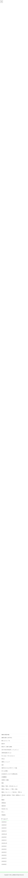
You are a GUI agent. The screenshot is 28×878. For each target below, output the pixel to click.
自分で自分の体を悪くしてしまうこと (10, 749)
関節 (3, 783)
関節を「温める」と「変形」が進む (10, 789)
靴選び (3, 799)
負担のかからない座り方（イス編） (10, 767)
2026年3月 (4, 828)
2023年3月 (4, 849)
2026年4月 (4, 825)
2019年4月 (4, 861)
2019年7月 (4, 858)
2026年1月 (4, 831)
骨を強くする (5, 808)
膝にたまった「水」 (6, 740)
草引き (3, 758)
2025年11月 (4, 834)
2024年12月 (4, 843)
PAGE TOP (26, 850)
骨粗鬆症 (4, 815)
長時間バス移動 (5, 780)
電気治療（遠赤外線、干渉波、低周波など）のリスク (13, 796)
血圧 (3, 764)
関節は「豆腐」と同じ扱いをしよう (10, 786)
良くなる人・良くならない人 (8, 755)
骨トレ (3, 811)
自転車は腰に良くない (7, 752)
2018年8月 (4, 864)
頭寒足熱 (4, 802)
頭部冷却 (4, 805)
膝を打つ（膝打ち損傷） (7, 746)
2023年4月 (4, 846)
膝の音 (3, 743)
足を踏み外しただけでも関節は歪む (10, 774)
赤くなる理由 (5, 770)
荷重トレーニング (6, 761)
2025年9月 (4, 837)
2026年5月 (4, 822)
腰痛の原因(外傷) (5, 734)
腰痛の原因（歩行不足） (7, 737)
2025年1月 (4, 840)
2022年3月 (4, 855)
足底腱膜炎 (4, 777)
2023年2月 (4, 852)
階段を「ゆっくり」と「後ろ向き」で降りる (12, 792)
